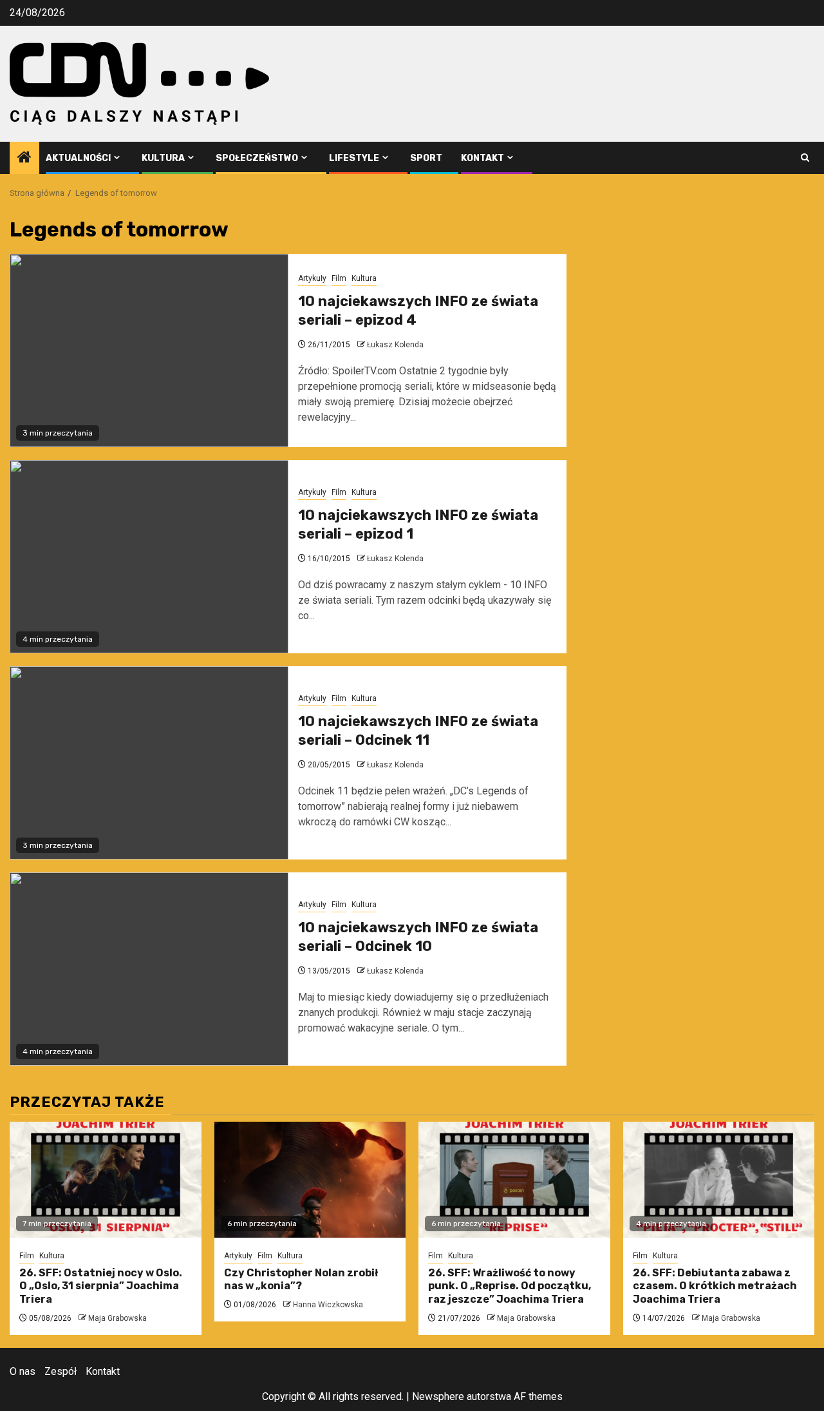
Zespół (60, 1371)
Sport (426, 158)
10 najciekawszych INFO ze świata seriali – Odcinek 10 (418, 937)
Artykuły (312, 278)
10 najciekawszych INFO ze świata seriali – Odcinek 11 (418, 731)
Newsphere (438, 1396)
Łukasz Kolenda (395, 344)
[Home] (24, 158)
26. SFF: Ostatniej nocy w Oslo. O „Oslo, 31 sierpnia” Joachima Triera (100, 1286)
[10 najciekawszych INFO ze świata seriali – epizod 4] (149, 350)
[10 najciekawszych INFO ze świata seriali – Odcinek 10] (149, 969)
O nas (22, 1371)
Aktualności (78, 158)
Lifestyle (354, 158)
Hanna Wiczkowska (328, 1304)
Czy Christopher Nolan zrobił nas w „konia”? (301, 1279)
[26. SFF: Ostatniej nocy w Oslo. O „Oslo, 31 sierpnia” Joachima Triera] (105, 1180)
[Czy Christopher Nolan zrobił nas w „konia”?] (310, 1180)
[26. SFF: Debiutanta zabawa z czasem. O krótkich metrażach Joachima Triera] (719, 1180)
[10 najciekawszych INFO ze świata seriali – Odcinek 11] (149, 762)
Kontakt (482, 158)
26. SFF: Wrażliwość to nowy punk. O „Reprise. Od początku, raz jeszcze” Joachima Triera (509, 1286)
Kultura (163, 158)
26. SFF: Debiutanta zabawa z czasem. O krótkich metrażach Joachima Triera (715, 1286)
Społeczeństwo (257, 158)
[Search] (805, 157)
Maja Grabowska (117, 1318)
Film (339, 278)
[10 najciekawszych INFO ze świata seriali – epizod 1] (149, 556)
